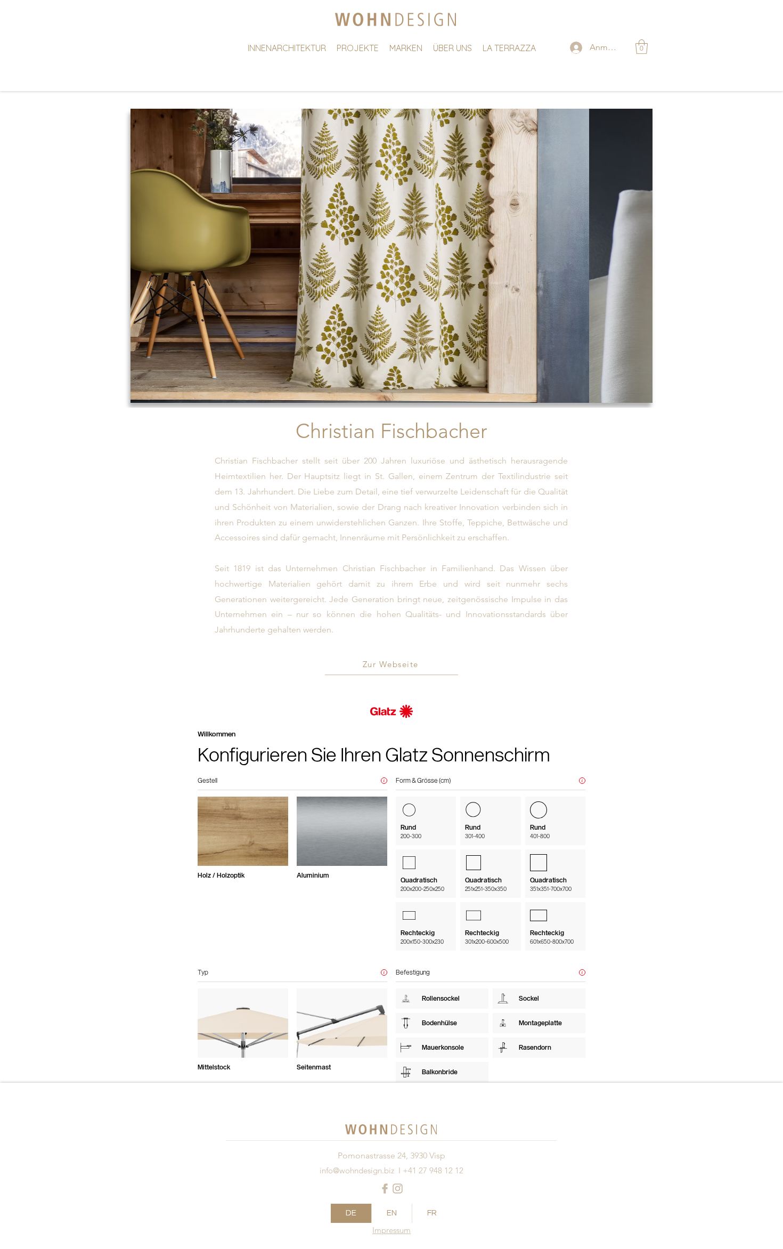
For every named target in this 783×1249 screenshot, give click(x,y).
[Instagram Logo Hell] (398, 1188)
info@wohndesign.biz (357, 1170)
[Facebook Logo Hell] (385, 1188)
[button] (641, 46)
